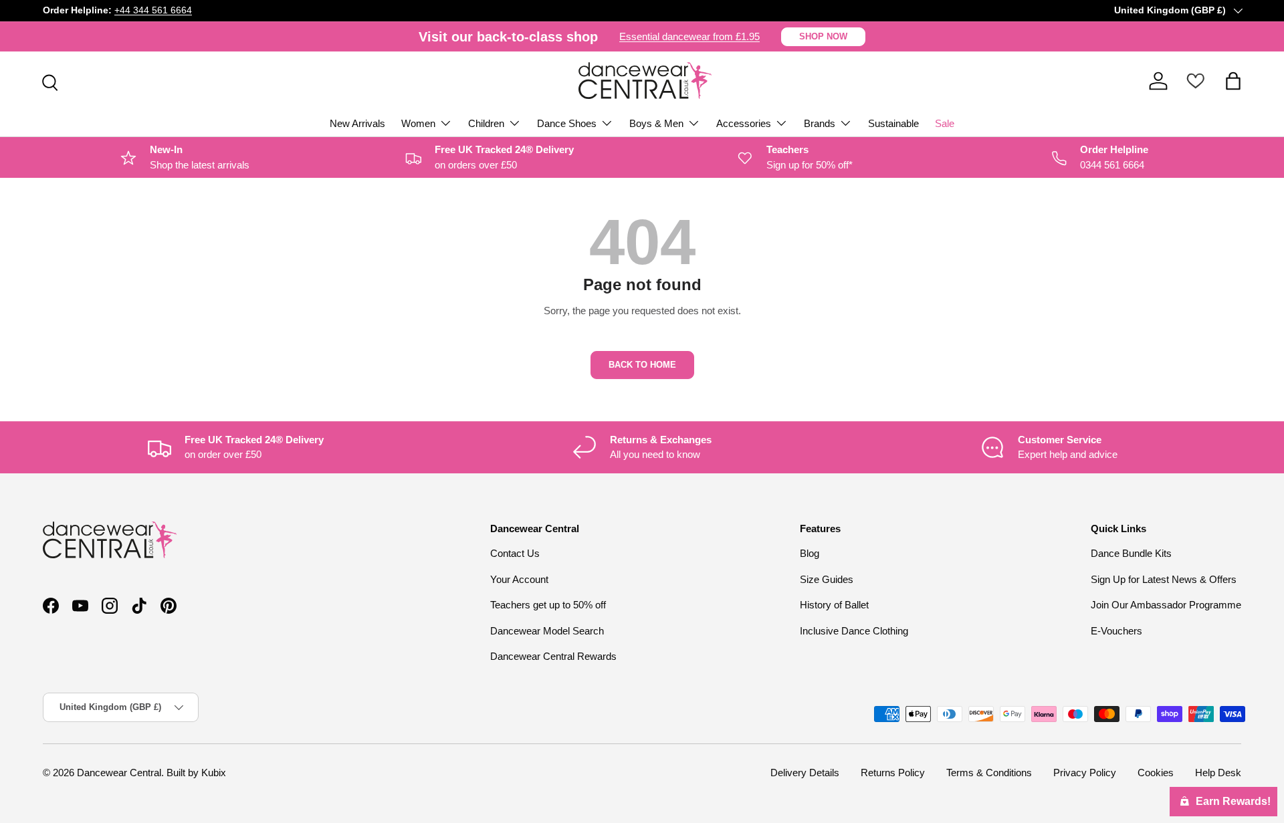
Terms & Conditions (989, 772)
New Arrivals (357, 123)
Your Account (519, 579)
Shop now (823, 36)
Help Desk (1218, 772)
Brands (819, 123)
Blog (809, 553)
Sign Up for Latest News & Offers (1164, 579)
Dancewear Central (119, 772)
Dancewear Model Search (547, 630)
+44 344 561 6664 (153, 10)
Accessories (743, 123)
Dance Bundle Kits (1131, 553)
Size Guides (826, 579)
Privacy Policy (1084, 772)
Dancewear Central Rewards (553, 656)
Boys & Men (656, 123)
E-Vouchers (1116, 630)
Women (418, 123)
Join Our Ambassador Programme (1166, 604)
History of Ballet (834, 604)
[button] (1233, 81)
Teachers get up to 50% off (548, 604)
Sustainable (893, 123)
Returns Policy (893, 772)
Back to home (642, 365)
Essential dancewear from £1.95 (689, 36)
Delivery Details (804, 772)
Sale (944, 123)
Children (486, 123)
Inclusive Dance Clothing (854, 630)
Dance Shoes (567, 123)
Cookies (1156, 772)
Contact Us (515, 553)
